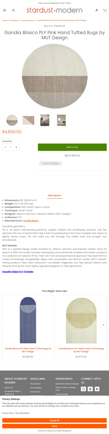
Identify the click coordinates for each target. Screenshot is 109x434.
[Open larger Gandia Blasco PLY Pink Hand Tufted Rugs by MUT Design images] (54, 76)
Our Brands (14, 20)
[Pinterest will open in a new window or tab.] (90, 389)
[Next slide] (103, 324)
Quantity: (7, 141)
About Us (9, 387)
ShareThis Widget (51, 163)
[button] (12, 120)
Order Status (36, 387)
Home (4, 20)
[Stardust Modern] (54, 10)
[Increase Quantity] (16, 147)
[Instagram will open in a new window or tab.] (83, 389)
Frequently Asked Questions (12, 392)
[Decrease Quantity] (5, 147)
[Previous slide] (5, 324)
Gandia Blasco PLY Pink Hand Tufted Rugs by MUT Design (61, 20)
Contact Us (35, 391)
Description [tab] (54, 195)
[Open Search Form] (13, 10)
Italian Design (62, 394)
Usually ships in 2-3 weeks (17, 271)
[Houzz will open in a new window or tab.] (97, 389)
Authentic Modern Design (67, 383)
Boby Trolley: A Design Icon (66, 389)
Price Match (35, 383)
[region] (54, 120)
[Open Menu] (4, 10)
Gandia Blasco (28, 20)
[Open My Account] (97, 10)
